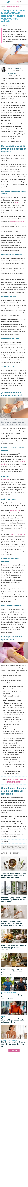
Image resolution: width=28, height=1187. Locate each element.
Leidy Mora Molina (18, 70)
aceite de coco (14, 510)
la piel (17, 202)
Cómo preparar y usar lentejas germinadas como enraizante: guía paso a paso (12, 972)
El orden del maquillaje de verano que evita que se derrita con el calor (13, 1044)
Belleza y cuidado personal (14, 6)
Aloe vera (6, 480)
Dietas (3, 1016)
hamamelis (6, 565)
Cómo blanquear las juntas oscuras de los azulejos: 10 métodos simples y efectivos (12, 924)
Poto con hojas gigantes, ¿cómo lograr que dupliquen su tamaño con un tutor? (13, 900)
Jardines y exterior (6, 896)
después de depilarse (17, 221)
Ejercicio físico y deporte (8, 992)
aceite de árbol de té (18, 534)
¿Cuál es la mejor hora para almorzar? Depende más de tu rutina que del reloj (12, 1020)
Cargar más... (14, 1050)
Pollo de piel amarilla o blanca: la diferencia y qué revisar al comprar (13, 948)
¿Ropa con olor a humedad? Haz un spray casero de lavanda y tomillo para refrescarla (13, 876)
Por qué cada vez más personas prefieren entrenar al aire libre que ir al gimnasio (13, 996)
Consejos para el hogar (8, 871)
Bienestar (3, 6)
